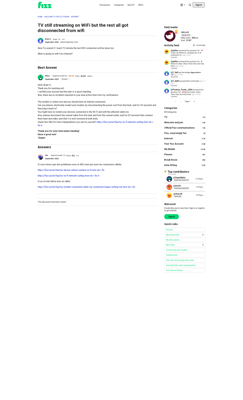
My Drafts (184, 245)
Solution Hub (171, 255)
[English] (44, 5)
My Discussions (173, 240)
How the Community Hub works (180, 260)
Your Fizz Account (184, 143)
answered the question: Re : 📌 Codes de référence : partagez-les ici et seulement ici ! (187, 53)
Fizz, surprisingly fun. (184, 133)
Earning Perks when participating (180, 265)
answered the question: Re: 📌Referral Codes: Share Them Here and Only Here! (187, 64)
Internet (184, 138)
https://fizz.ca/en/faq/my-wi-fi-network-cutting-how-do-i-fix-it (68, 175)
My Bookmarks (184, 235)
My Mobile (184, 149)
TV (184, 117)
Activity (169, 230)
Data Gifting (184, 165)
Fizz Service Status (174, 270)
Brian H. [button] (48, 39)
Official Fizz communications (184, 127)
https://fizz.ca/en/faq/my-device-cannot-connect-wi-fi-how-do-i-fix (71, 170)
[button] (40, 40)
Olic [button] (46, 155)
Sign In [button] (171, 217)
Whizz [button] (47, 76)
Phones (184, 154)
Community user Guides (176, 250)
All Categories (170, 112)
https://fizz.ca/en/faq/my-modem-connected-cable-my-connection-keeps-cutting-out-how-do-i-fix (86, 187)
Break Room (184, 159)
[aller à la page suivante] (194, 101)
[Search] (189, 4)
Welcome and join (184, 122)
